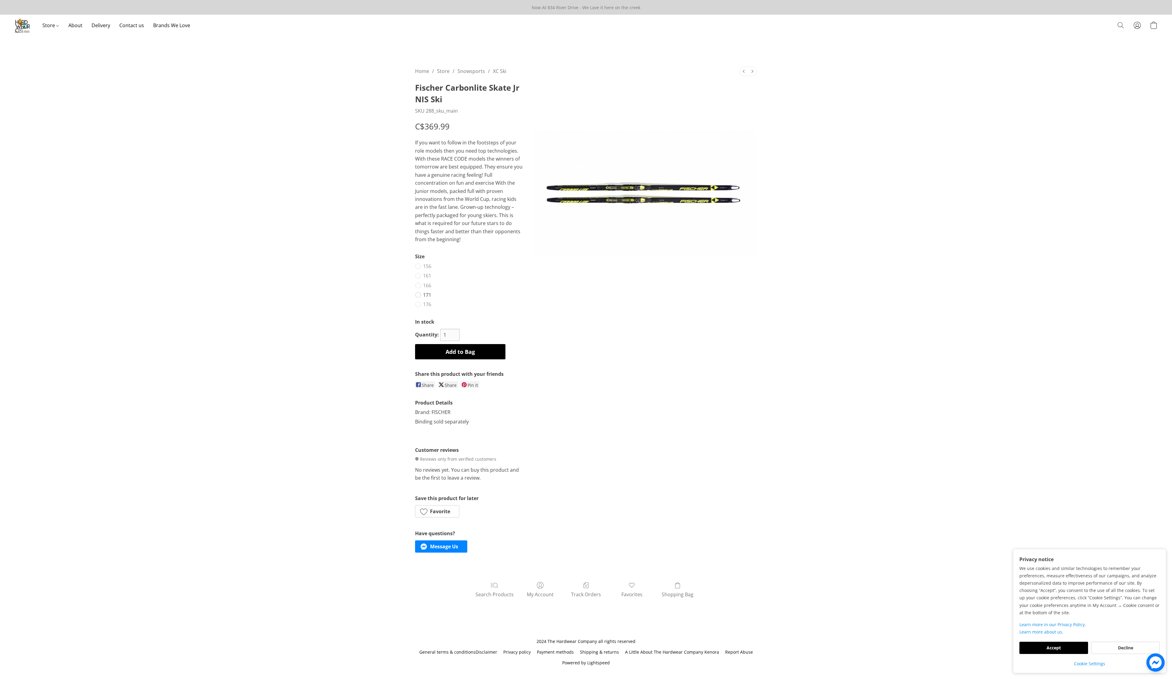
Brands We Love (171, 25)
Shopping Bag (677, 594)
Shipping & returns (599, 652)
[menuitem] (744, 71)
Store (49, 25)
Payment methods (555, 652)
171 (427, 295)
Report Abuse (739, 652)
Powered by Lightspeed (586, 663)
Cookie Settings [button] (1089, 663)
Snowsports (471, 71)
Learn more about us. (1041, 632)
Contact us (131, 25)
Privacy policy (517, 652)
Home (422, 71)
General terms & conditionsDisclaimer (458, 652)
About (75, 25)
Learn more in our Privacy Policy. (1052, 624)
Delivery (101, 25)
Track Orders (586, 594)
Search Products (495, 594)
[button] (22, 25)
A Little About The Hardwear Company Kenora (672, 652)
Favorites (631, 594)
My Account (540, 594)
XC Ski (499, 71)
